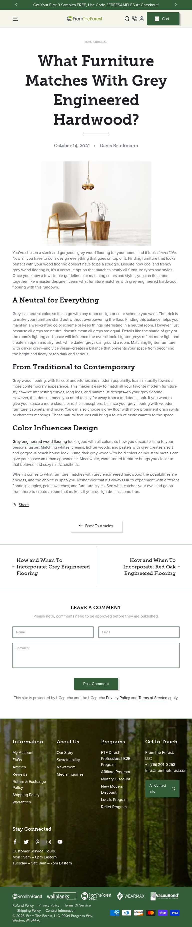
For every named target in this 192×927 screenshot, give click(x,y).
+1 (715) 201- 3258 (160, 764)
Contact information (61, 910)
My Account (23, 752)
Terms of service (77, 905)
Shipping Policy (26, 795)
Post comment (96, 684)
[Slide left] (16, 5)
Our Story (65, 752)
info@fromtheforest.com (166, 770)
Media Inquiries (70, 774)
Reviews (19, 774)
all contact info (158, 788)
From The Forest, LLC (43, 915)
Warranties (21, 802)
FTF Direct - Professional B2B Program (115, 758)
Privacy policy (49, 905)
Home (88, 42)
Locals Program (114, 799)
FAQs (17, 760)
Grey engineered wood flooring (39, 441)
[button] (127, 18)
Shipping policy (29, 910)
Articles (100, 42)
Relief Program (114, 807)
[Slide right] (175, 5)
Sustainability (68, 760)
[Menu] (15, 18)
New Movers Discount (112, 789)
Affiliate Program (115, 772)
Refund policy (23, 905)
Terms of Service (152, 698)
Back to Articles (99, 526)
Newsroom (66, 767)
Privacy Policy (118, 698)
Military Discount (115, 779)
